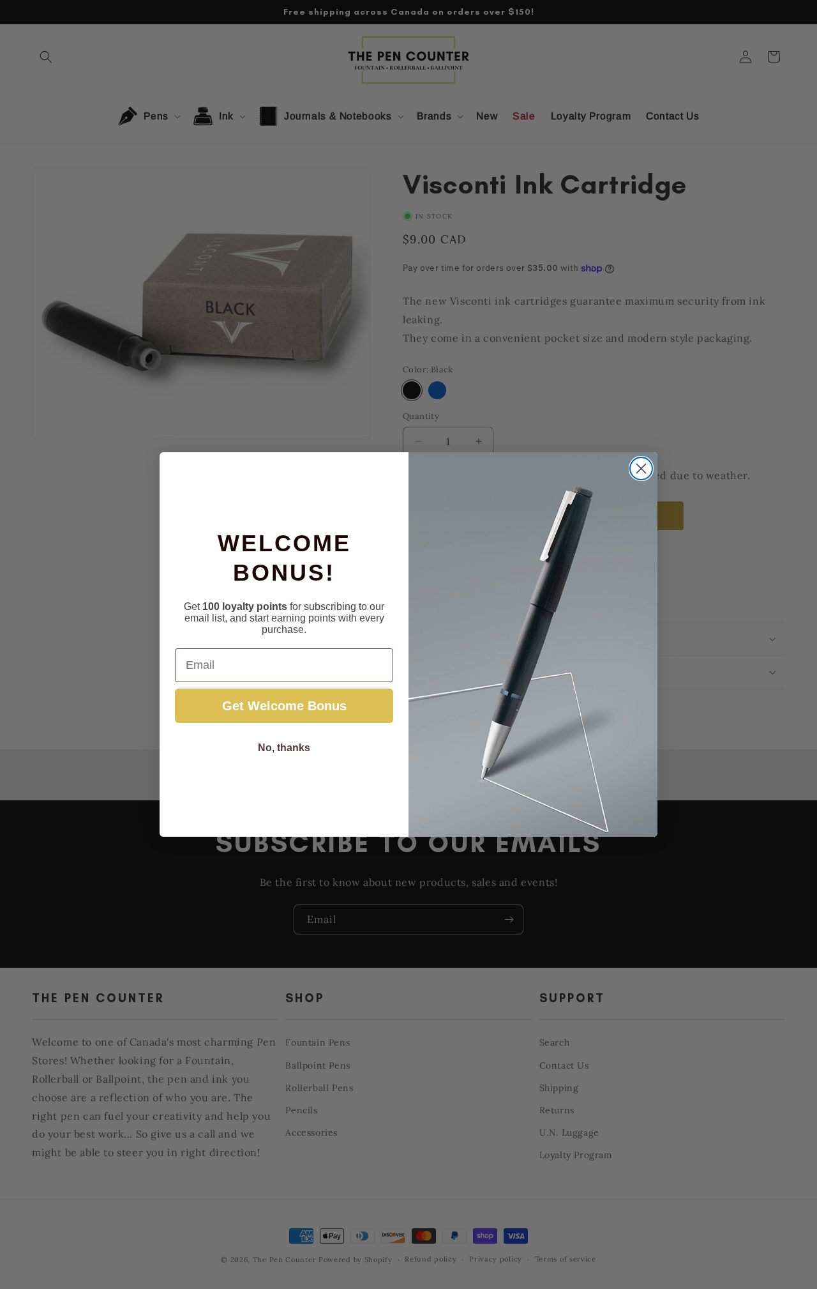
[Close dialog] (641, 468)
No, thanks (284, 747)
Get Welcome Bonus (284, 706)
